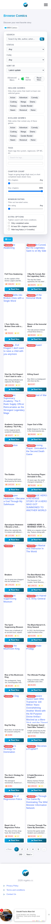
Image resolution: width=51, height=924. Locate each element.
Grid (9, 239)
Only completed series (20, 223)
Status (10, 45)
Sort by (11, 66)
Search (11, 35)
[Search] (42, 39)
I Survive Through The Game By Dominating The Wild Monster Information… (36, 828)
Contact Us (11, 894)
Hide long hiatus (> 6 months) (23, 230)
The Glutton (10, 474)
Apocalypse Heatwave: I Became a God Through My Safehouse (14, 528)
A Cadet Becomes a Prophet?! (35, 776)
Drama (32, 102)
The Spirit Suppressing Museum (14, 626)
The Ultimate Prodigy (36, 675)
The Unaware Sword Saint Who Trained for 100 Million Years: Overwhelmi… (36, 728)
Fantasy (13, 106)
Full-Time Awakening (13, 274)
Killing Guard (33, 374)
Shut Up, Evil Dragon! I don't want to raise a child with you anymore (14, 377)
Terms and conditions (16, 890)
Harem (12, 110)
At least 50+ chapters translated (23, 226)
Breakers (8, 575)
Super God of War (34, 424)
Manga (23, 102)
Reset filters (39, 79)
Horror (33, 110)
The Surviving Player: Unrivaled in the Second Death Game (36, 476)
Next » (29, 854)
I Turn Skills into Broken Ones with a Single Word (13, 326)
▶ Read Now (14, 289)
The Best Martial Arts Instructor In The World (36, 577)
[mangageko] (25, 5)
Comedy (34, 98)
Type (9, 55)
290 (20, 854)
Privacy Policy (12, 886)
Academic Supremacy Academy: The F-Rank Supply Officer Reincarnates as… (14, 427)
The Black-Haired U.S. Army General (36, 626)
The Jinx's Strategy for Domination (14, 776)
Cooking (13, 102)
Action (12, 98)
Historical (23, 110)
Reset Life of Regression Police (12, 826)
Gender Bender (27, 106)
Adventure (23, 98)
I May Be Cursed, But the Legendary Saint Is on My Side (36, 276)
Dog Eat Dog (10, 725)
